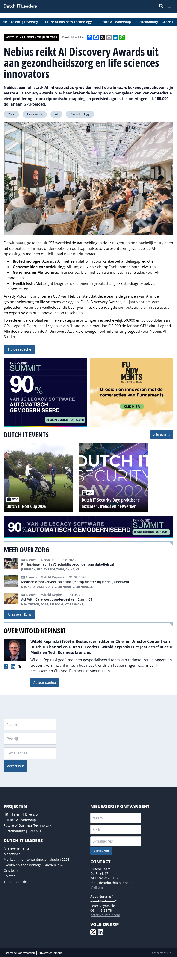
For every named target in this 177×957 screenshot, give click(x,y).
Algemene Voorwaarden (19, 953)
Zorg (11, 114)
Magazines (12, 854)
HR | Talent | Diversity (21, 814)
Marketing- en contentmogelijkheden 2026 (36, 859)
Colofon (9, 876)
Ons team (11, 870)
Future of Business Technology (27, 825)
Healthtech (34, 114)
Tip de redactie (19, 349)
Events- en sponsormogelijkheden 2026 (34, 865)
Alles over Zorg (19, 614)
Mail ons (96, 887)
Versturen (15, 766)
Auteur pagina (44, 682)
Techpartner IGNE (161, 953)
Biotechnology (80, 114)
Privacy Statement (50, 953)
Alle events (161, 434)
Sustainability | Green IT (22, 831)
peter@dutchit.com (105, 915)
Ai (56, 114)
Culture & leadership (20, 820)
